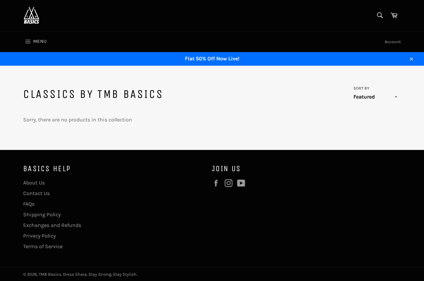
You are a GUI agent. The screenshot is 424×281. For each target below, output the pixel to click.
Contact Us (36, 193)
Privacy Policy (39, 236)
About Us (34, 182)
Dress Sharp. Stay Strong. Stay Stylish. (100, 274)
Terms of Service (43, 246)
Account (393, 41)
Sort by (361, 88)
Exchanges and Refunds (52, 225)
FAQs (28, 204)
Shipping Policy (42, 214)
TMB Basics (50, 274)
